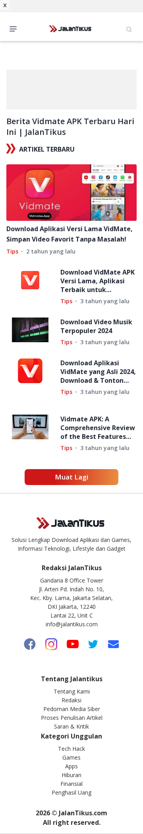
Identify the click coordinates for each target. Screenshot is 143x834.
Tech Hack (71, 748)
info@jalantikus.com (72, 624)
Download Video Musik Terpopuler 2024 (96, 326)
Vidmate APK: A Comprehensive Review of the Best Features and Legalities (97, 428)
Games (71, 757)
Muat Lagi (71, 476)
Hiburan (71, 775)
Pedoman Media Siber (71, 709)
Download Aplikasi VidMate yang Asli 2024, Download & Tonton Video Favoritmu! (98, 372)
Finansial (71, 783)
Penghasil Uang (71, 792)
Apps (71, 766)
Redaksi (71, 700)
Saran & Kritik (71, 726)
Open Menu (15, 28)
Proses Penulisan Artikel (71, 717)
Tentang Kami (72, 691)
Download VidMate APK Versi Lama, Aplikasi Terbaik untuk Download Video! (97, 281)
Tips (12, 251)
